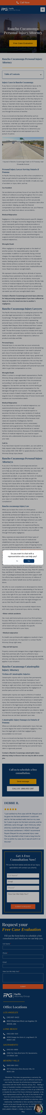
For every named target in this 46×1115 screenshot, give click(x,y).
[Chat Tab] (23, 557)
